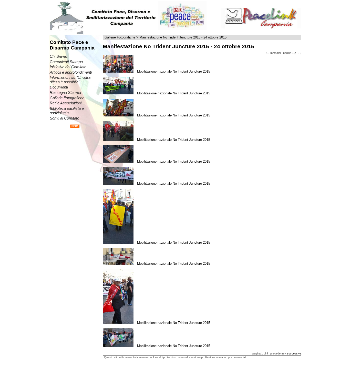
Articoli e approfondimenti (71, 72)
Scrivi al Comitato (64, 118)
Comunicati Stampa (66, 62)
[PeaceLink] (261, 27)
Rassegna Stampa (65, 93)
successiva (294, 353)
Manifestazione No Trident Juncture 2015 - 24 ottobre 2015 (183, 37)
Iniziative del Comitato (68, 67)
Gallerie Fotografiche (67, 98)
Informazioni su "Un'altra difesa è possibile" (70, 79)
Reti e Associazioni (65, 103)
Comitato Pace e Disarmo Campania (72, 45)
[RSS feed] (74, 127)
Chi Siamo (58, 56)
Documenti (59, 87)
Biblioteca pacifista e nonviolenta (67, 110)
